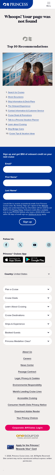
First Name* (11, 177)
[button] (27, 428)
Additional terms (35, 214)
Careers (27, 358)
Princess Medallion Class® (18, 341)
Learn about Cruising (17, 124)
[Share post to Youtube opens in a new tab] (35, 245)
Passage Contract (27, 371)
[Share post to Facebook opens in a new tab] (6, 245)
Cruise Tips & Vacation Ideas (22, 133)
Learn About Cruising (15, 306)
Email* (8, 163)
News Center (27, 365)
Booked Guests (12, 332)
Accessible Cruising (27, 398)
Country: (9, 274)
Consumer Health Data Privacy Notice (27, 404)
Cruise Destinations (14, 315)
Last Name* (11, 190)
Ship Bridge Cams (16, 128)
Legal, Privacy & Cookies (27, 378)
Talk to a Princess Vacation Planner (23, 119)
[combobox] (32, 274)
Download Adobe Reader (27, 411)
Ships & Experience (15, 324)
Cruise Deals (11, 298)
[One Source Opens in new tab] (27, 437)
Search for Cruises (16, 92)
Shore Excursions (15, 96)
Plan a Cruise (11, 289)
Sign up (27, 222)
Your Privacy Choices (27, 418)
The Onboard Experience (19, 106)
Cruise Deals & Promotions (20, 115)
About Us (27, 352)
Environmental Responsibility (27, 385)
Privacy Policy (17, 210)
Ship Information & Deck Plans (21, 101)
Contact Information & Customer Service (26, 110)
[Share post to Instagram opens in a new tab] (49, 245)
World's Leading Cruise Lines (27, 391)
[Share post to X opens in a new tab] (20, 245)
